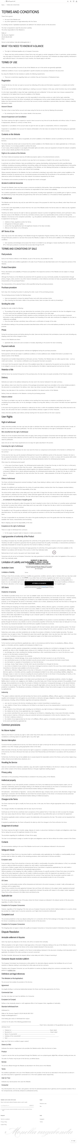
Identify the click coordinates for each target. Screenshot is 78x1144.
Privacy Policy (44, 586)
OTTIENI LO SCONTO (39, 583)
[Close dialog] (54, 552)
